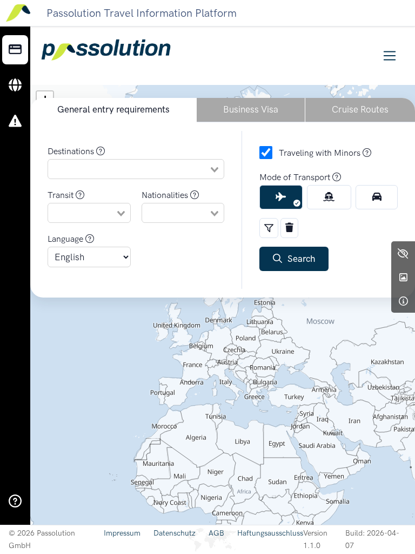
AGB (216, 533)
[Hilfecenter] (15, 501)
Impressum (122, 533)
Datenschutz (174, 533)
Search (298, 258)
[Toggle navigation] (390, 56)
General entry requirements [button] (113, 109)
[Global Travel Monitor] (15, 85)
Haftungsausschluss (270, 533)
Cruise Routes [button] (360, 109)
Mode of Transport (295, 177)
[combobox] (136, 169)
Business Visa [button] (250, 109)
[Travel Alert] (15, 121)
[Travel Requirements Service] (15, 49)
